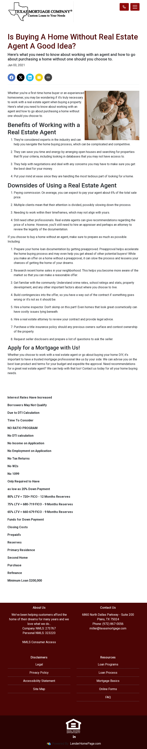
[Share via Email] (39, 77)
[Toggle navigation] (135, 7)
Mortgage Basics (107, 681)
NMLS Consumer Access (39, 642)
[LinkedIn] (74, 736)
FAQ (108, 697)
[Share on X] (20, 77)
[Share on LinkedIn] (30, 77)
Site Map (39, 689)
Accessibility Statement (39, 681)
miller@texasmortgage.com (108, 628)
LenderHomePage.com (85, 743)
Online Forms (108, 689)
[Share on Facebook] (11, 77)
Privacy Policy (39, 672)
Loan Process (108, 672)
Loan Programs (108, 664)
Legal (39, 664)
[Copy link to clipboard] (48, 77)
